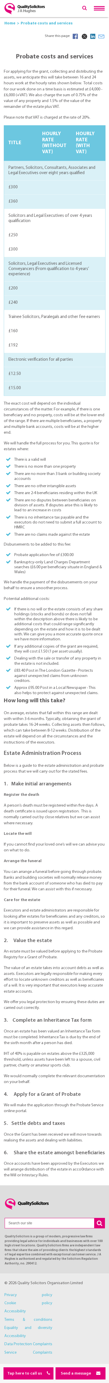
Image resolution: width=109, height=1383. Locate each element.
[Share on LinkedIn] (93, 36)
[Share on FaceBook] (75, 36)
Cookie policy (28, 1303)
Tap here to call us (25, 1373)
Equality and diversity (28, 1328)
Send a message (76, 1373)
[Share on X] (84, 36)
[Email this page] (101, 36)
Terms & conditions (28, 1320)
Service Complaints (28, 1352)
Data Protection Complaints (28, 1344)
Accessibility (15, 1311)
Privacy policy (28, 1295)
